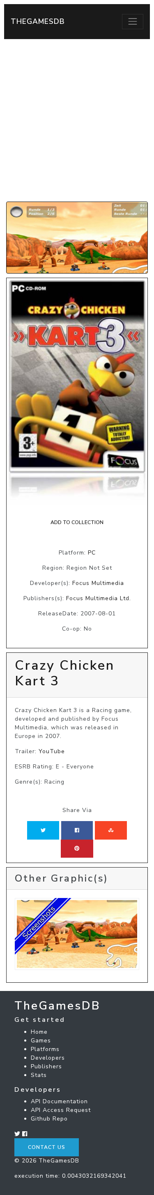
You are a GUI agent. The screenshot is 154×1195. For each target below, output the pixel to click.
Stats (39, 1075)
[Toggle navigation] (132, 21)
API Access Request (61, 1110)
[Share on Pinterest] (77, 849)
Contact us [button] (46, 1147)
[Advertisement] (77, 120)
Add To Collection (77, 522)
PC (92, 553)
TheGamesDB (38, 21)
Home (39, 1032)
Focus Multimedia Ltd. (98, 598)
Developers (48, 1058)
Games (41, 1040)
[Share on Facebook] (77, 830)
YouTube (52, 751)
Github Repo (49, 1119)
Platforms (45, 1049)
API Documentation (59, 1101)
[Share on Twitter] (43, 830)
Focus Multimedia (98, 583)
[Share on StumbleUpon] (111, 830)
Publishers (46, 1066)
